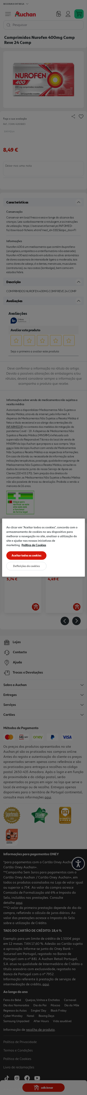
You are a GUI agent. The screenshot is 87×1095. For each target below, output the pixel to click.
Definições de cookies (26, 565)
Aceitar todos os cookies (26, 555)
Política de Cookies (34, 545)
